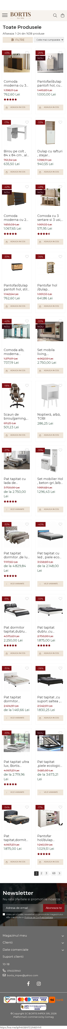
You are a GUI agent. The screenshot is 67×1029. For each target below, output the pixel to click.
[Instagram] (39, 984)
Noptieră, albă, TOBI (49, 416)
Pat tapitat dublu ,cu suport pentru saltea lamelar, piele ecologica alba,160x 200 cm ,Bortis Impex (49, 629)
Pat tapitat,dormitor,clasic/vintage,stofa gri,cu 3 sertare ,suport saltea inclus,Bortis (17, 838)
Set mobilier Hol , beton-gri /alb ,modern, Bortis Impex (50, 481)
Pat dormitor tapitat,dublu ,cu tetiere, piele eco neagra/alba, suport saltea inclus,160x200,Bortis (17, 629)
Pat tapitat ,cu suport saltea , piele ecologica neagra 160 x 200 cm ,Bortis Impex (49, 699)
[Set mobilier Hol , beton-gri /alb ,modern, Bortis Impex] (50, 460)
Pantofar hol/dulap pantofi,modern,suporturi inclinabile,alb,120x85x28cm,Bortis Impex (50, 838)
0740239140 (14, 970)
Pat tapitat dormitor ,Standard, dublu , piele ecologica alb (14, 699)
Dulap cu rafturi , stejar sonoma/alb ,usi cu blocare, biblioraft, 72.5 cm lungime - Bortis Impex (50, 153)
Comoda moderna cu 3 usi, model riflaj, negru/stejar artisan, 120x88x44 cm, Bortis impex (16, 83)
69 (53, 873)
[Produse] (5, 15)
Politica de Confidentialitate (38, 917)
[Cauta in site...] (55, 16)
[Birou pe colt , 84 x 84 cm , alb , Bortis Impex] (17, 133)
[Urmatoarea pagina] (59, 873)
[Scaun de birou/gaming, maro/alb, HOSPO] (17, 396)
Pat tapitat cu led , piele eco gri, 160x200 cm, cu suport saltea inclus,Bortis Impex (50, 555)
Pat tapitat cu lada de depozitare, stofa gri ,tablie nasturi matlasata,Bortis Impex (17, 481)
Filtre (19, 39)
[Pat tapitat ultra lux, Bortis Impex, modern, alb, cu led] (17, 743)
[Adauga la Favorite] (27, 53)
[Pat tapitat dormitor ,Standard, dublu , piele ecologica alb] (17, 679)
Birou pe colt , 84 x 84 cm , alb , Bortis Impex (16, 153)
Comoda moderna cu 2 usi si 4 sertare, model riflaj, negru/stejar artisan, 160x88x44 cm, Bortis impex (16, 218)
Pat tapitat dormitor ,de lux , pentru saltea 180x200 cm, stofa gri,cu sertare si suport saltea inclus (17, 555)
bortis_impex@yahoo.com (22, 975)
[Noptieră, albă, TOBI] (50, 396)
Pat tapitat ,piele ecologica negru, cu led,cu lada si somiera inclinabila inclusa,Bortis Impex (50, 764)
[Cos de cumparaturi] (62, 16)
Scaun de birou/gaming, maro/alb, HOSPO (15, 416)
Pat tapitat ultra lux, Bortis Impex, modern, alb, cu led (16, 764)
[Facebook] (28, 984)
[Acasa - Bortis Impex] (20, 15)
